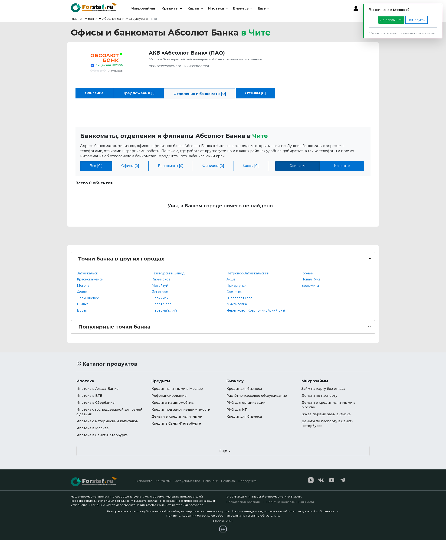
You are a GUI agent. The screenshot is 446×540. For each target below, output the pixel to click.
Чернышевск (88, 298)
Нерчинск (160, 298)
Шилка (83, 304)
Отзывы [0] (255, 93)
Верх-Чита (310, 285)
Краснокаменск (90, 279)
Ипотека (216, 8)
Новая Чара (161, 304)
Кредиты (170, 8)
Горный (307, 273)
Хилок (82, 292)
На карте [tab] (342, 166)
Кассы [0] (251, 166)
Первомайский (164, 310)
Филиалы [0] (213, 166)
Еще (262, 8)
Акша (231, 279)
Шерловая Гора (239, 298)
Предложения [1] (138, 93)
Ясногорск (161, 292)
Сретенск (234, 292)
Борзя (82, 310)
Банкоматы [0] (171, 166)
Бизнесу (241, 8)
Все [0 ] (96, 166)
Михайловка (236, 304)
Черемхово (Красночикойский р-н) (255, 310)
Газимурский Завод (168, 273)
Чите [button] (260, 135)
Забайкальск (87, 273)
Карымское (161, 279)
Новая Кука (311, 279)
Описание (94, 93)
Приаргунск (236, 285)
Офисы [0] (130, 166)
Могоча (83, 285)
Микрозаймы (143, 8)
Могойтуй (160, 285)
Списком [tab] (297, 166)
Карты (193, 8)
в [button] (256, 32)
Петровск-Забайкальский (247, 273)
